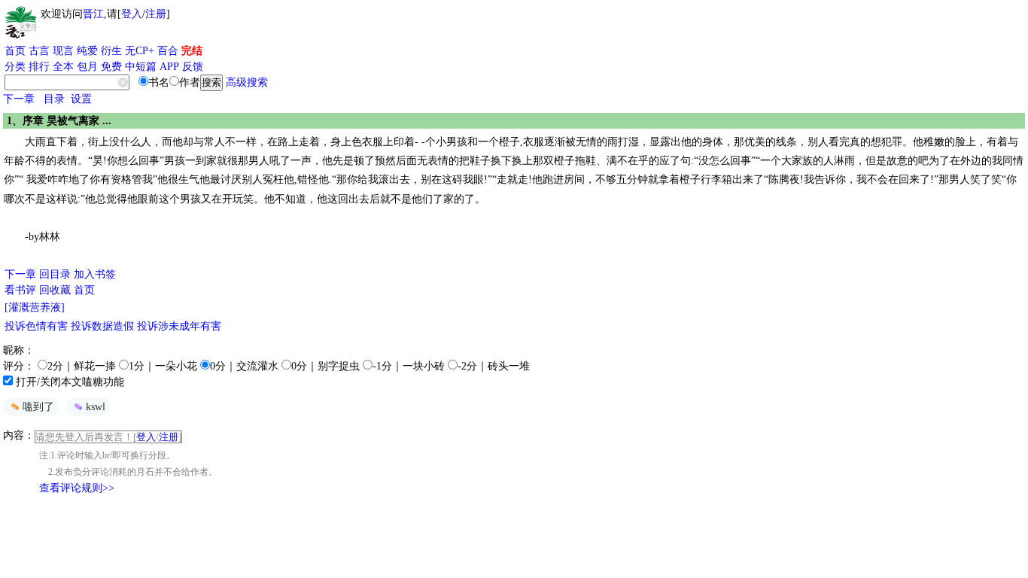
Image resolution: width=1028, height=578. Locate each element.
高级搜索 (247, 82)
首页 (15, 50)
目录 (54, 99)
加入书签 (95, 274)
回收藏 (55, 290)
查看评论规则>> (76, 488)
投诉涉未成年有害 (179, 326)
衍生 (111, 50)
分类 (15, 66)
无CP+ (139, 50)
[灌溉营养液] (35, 307)
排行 (39, 66)
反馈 (192, 66)
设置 (81, 99)
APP (169, 66)
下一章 (19, 99)
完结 (191, 50)
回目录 (55, 274)
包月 (87, 66)
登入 (131, 14)
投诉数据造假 (102, 326)
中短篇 (141, 66)
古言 (39, 50)
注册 (155, 14)
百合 (167, 50)
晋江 (93, 14)
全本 (63, 66)
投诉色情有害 (36, 326)
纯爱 (87, 50)
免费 (111, 66)
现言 (63, 50)
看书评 (20, 290)
